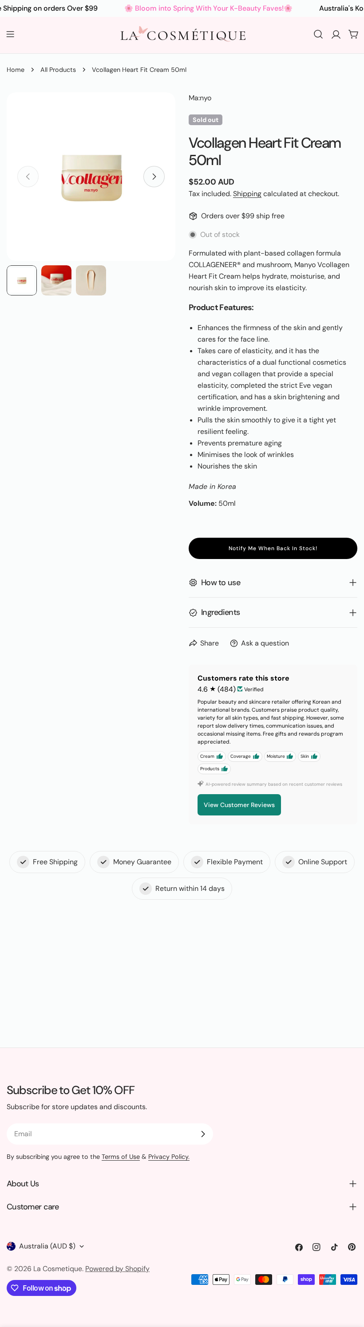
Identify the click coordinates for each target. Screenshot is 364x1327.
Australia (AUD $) (47, 1246)
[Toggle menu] (10, 34)
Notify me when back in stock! (273, 548)
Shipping (247, 193)
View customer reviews (239, 805)
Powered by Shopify (117, 1268)
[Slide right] (154, 176)
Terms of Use (121, 1157)
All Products (58, 70)
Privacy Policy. (169, 1157)
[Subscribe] (203, 1134)
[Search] (318, 34)
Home (15, 70)
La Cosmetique (57, 1268)
